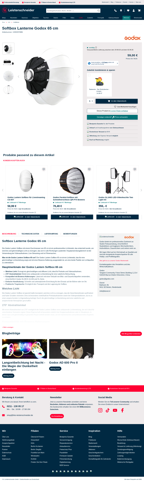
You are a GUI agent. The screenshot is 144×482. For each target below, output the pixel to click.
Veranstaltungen (95, 446)
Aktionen (92, 449)
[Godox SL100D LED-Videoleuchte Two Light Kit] (117, 180)
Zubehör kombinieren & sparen (101, 70)
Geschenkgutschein (96, 453)
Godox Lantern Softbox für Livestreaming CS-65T (26, 198)
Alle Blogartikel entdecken (131, 334)
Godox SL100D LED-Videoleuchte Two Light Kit (116, 198)
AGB (4, 456)
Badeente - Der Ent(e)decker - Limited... (99, 90)
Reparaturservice (66, 443)
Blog (112, 2)
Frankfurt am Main (37, 453)
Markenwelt (105, 2)
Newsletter (6, 446)
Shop (3, 22)
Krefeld (33, 459)
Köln (32, 443)
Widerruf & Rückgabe (125, 462)
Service (131, 2)
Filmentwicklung (66, 459)
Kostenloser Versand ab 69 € (119, 388)
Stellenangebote (8, 440)
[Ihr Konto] (133, 10)
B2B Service (64, 465)
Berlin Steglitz (36, 449)
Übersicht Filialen (37, 437)
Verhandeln (121, 437)
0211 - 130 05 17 (15, 406)
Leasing (120, 456)
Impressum (6, 459)
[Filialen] (121, 10)
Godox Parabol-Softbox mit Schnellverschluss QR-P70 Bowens (69, 198)
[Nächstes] (79, 76)
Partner (5, 449)
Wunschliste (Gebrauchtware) (128, 440)
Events (125, 2)
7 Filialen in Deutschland (48, 2)
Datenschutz (6, 453)
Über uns (138, 2)
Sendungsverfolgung (125, 449)
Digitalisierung (65, 462)
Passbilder (64, 453)
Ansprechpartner (8, 443)
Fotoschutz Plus (66, 449)
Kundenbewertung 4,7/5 (68, 2)
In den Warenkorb (118, 101)
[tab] (9, 234)
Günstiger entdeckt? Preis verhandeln (112, 117)
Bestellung (121, 443)
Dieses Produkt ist (112, 111)
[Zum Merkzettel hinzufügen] (44, 169)
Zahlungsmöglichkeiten (126, 453)
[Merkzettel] (128, 10)
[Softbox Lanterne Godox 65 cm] (49, 77)
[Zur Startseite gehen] (18, 10)
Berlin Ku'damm (37, 446)
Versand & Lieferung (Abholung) (129, 446)
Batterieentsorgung (124, 459)
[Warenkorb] (139, 10)
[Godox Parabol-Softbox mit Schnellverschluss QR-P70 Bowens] (72, 180)
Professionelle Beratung (11, 2)
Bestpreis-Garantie (30, 2)
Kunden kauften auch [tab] (14, 160)
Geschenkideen (94, 456)
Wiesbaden (35, 456)
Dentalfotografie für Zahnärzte (100, 459)
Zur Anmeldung (57, 416)
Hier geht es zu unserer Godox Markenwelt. (114, 260)
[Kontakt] (115, 10)
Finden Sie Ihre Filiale (39, 462)
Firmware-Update (66, 456)
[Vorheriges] (18, 76)
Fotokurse (118, 2)
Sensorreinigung (66, 440)
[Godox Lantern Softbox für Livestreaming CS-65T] (26, 180)
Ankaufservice (65, 446)
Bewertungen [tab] (70, 234)
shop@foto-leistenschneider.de (20, 415)
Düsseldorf (35, 440)
